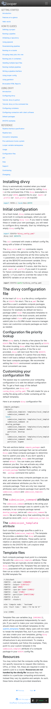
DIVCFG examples (8, 121)
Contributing (6, 170)
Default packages (8, 116)
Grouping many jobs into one (12, 54)
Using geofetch (8, 79)
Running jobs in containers (11, 59)
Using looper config (9, 75)
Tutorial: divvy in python (11, 100)
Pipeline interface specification (13, 129)
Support (5, 166)
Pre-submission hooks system (13, 141)
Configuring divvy (8, 96)
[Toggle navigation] (46, 3)
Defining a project (8, 29)
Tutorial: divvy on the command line (15, 104)
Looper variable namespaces (12, 145)
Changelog (6, 174)
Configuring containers (10, 108)
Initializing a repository (10, 38)
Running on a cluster (9, 50)
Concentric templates (10, 137)
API (3, 158)
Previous (21, 690)
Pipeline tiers (7, 133)
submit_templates (11, 629)
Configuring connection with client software (18, 112)
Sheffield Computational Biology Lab (25, 703)
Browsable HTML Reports (11, 84)
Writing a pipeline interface (12, 71)
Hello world (6, 22)
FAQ (4, 162)
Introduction (6, 13)
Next (32, 690)
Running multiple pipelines (11, 67)
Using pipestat (7, 42)
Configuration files (9, 154)
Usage (4, 149)
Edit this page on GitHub (27, 699)
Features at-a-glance (9, 17)
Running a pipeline (8, 34)
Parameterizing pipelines (11, 46)
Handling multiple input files (12, 63)
